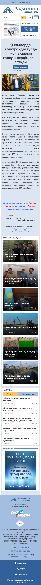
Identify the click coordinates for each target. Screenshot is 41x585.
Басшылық (20, 563)
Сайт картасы (20, 574)
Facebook (33, 203)
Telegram (32, 206)
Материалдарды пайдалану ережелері (20, 581)
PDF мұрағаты (29, 35)
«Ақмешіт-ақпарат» (26, 220)
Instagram (9, 206)
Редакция (20, 568)
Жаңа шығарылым (29, 26)
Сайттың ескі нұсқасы (21, 551)
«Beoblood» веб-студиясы (20, 557)
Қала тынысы (20, 67)
